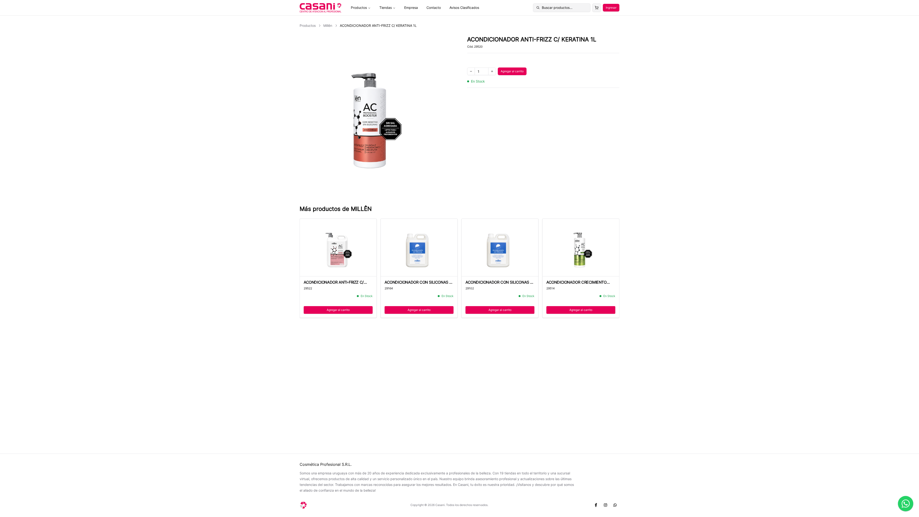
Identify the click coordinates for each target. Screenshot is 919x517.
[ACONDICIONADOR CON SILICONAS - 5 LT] (500, 247)
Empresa (411, 8)
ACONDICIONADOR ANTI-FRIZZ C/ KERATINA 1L (378, 25)
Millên (327, 25)
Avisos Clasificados (464, 8)
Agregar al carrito (514, 72)
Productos (359, 8)
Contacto (433, 8)
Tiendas (385, 8)
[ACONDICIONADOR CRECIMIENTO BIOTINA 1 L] (581, 247)
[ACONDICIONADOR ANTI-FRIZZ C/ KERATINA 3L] (338, 247)
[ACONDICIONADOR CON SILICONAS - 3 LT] (419, 247)
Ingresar (611, 7)
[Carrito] (596, 7)
